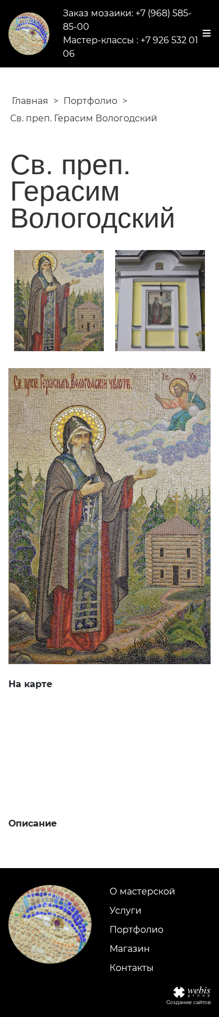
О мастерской (142, 891)
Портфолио (90, 101)
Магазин (130, 948)
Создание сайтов (188, 1002)
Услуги (126, 910)
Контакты (132, 967)
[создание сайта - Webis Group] (192, 991)
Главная (30, 101)
